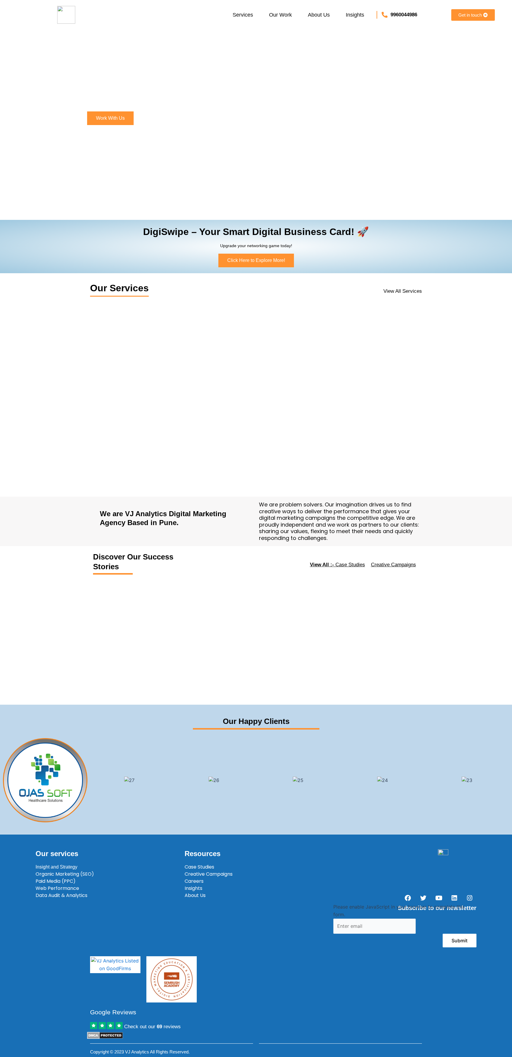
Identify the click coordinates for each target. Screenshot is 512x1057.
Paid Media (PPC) (56, 881)
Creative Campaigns (393, 564)
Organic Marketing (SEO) (65, 874)
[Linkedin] (454, 898)
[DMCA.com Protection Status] (105, 1035)
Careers (194, 881)
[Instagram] (469, 898)
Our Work (280, 15)
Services (243, 15)
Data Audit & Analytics (61, 895)
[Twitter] (423, 898)
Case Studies (337, 564)
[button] (244, 15)
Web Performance (57, 888)
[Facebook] (408, 898)
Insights (355, 15)
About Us (319, 15)
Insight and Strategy (56, 866)
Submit (460, 941)
